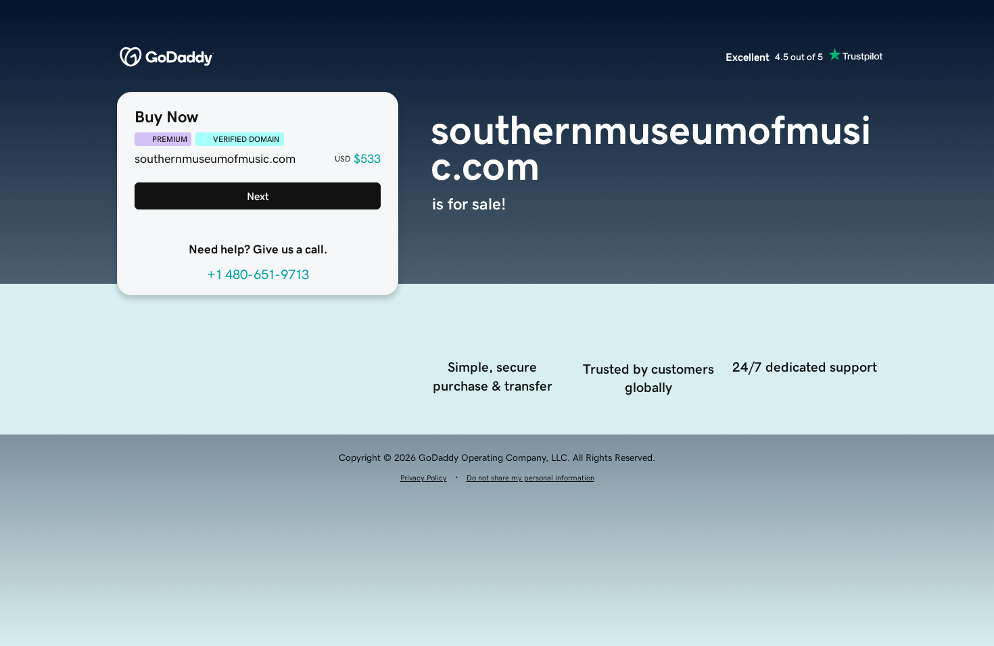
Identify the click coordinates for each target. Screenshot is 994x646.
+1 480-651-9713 (258, 274)
